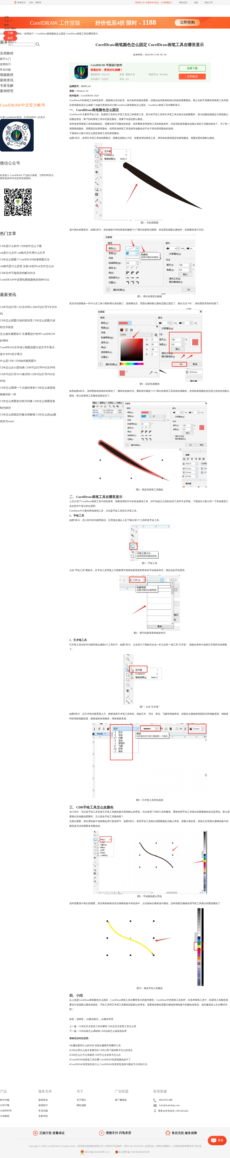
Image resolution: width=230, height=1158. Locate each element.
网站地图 (81, 1105)
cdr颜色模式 (92, 1019)
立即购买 (192, 76)
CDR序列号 (6, 1110)
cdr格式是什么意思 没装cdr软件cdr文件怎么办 (27, 266)
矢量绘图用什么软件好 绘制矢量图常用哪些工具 (95, 1045)
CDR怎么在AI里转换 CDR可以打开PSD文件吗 (27, 367)
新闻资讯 (6, 80)
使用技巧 (5, 64)
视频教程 (6, 75)
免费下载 (192, 68)
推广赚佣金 (121, 1100)
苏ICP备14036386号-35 (96, 1152)
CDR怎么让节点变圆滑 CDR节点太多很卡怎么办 (95, 1055)
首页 (6, 17)
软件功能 (4, 1100)
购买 (10, 38)
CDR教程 (4, 1116)
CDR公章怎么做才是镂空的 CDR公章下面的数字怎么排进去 (101, 1050)
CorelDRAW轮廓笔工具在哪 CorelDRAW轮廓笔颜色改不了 (100, 1059)
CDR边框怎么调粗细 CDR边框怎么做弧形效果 (103, 1031)
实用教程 (6, 53)
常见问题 (5, 69)
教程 (6, 25)
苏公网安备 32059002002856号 (134, 1152)
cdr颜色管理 (107, 1019)
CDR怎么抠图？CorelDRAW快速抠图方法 (25, 259)
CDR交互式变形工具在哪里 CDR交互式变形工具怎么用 (107, 1026)
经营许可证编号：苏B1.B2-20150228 (124, 1146)
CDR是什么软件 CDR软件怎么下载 (21, 246)
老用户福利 (10, 28)
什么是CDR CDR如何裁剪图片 (18, 360)
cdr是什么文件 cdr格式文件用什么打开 (22, 252)
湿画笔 (80, 1019)
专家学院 (43, 1116)
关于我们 (81, 1100)
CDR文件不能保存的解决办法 (17, 272)
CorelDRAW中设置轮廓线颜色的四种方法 (24, 279)
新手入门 (5, 58)
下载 (10, 33)
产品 (6, 21)
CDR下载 (4, 1105)
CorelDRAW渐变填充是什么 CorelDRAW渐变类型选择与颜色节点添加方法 (108, 1064)
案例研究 (6, 91)
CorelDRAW (13, 9)
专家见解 (6, 85)
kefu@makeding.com (169, 1105)
